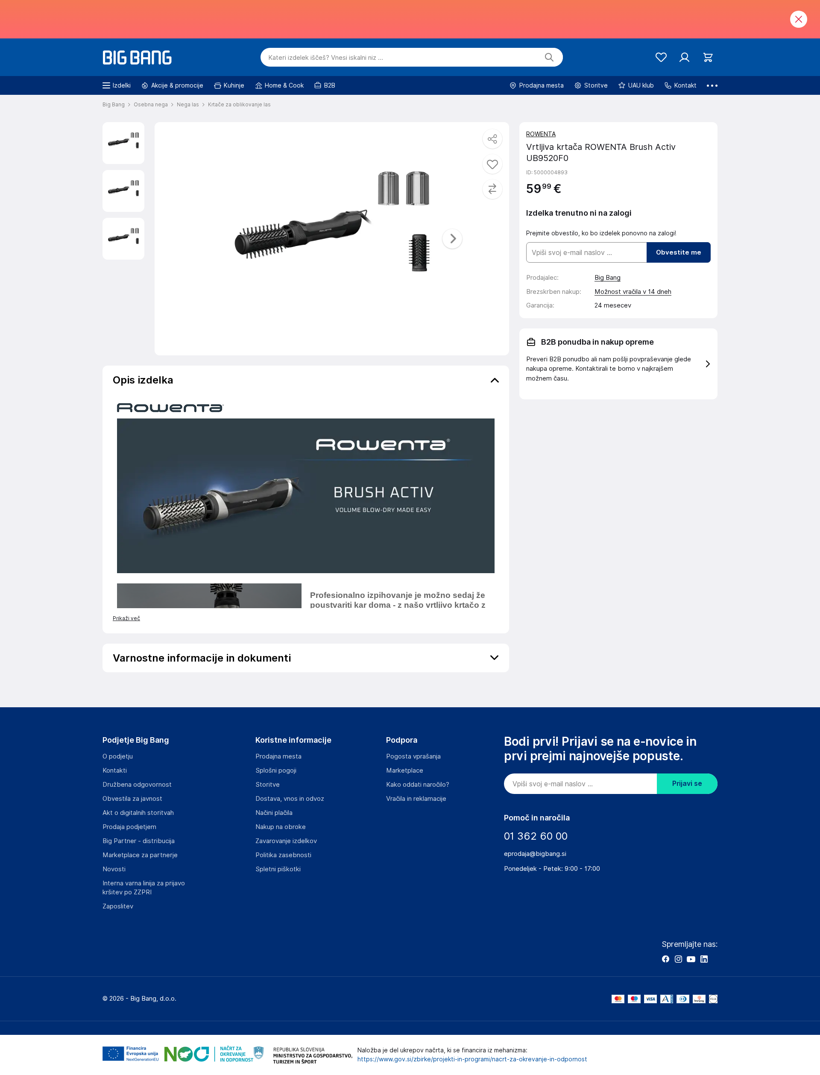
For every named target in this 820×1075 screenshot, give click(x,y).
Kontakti (114, 770)
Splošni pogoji (275, 770)
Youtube (691, 959)
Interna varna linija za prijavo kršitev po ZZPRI (143, 887)
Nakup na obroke (280, 827)
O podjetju (117, 756)
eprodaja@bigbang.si (535, 854)
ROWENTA (541, 134)
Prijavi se (687, 783)
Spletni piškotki (278, 869)
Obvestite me (678, 252)
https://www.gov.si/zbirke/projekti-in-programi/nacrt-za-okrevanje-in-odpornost (472, 1059)
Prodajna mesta (278, 756)
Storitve (267, 784)
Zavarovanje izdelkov (286, 841)
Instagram (678, 959)
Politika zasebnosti (283, 855)
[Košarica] (708, 57)
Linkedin (704, 959)
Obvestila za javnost (132, 799)
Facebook (665, 959)
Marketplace (404, 770)
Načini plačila (274, 813)
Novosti (114, 869)
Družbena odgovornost (137, 784)
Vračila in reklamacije (416, 799)
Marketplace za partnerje (140, 855)
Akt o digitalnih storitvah (138, 813)
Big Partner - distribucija (138, 841)
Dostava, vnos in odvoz (289, 799)
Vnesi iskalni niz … (325, 58)
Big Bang (607, 277)
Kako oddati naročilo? (417, 784)
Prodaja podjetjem (129, 827)
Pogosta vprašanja (413, 756)
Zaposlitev (117, 906)
